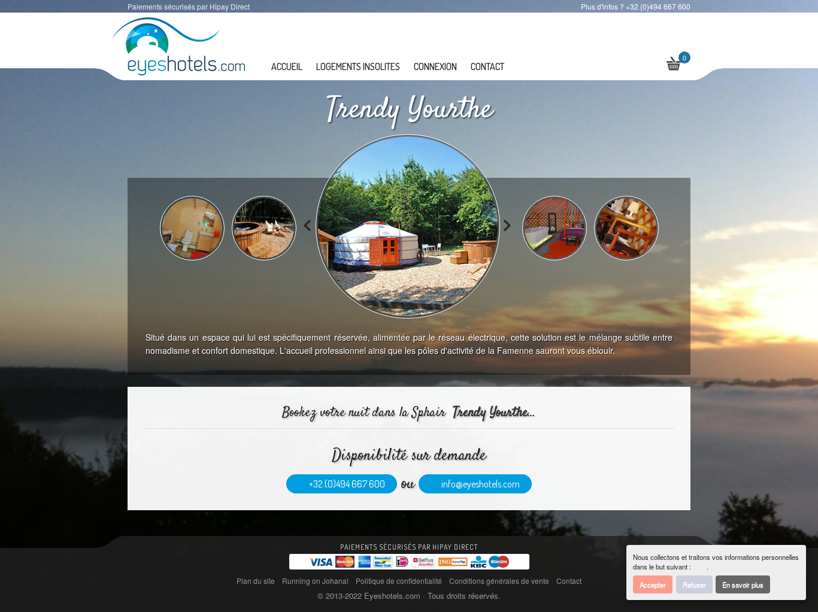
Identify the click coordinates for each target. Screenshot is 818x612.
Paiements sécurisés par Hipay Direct (409, 547)
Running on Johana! (315, 580)
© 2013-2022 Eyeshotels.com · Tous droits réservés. (409, 595)
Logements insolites (358, 66)
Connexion (435, 66)
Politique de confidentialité (399, 580)
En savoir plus (743, 584)
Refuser (694, 584)
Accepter (653, 584)
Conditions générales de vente (499, 580)
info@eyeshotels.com (479, 484)
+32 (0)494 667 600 (345, 484)
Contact (487, 66)
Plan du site (256, 580)
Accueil (286, 66)
